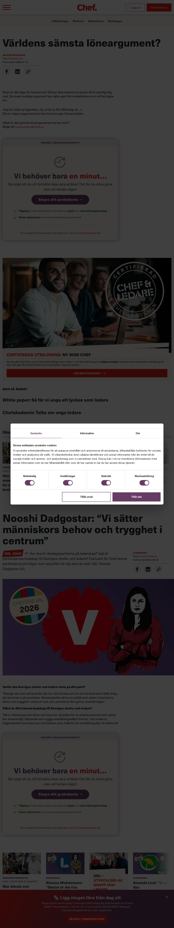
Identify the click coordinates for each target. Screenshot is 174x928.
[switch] (68, 482)
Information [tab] (87, 433)
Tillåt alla (136, 496)
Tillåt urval (86, 496)
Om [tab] (138, 433)
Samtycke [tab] (36, 433)
